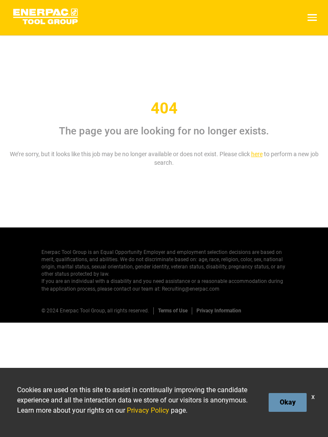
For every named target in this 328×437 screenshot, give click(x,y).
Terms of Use (172, 311)
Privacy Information (218, 311)
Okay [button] (288, 402)
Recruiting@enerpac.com (191, 289)
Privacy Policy (148, 410)
